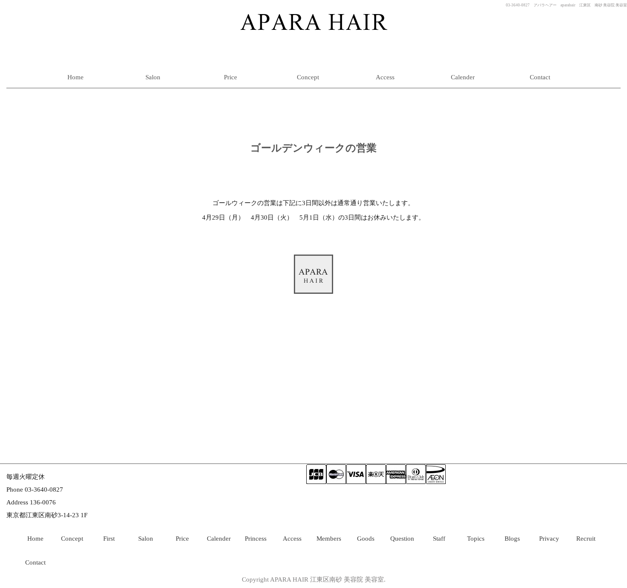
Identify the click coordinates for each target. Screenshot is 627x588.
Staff (439, 538)
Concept (308, 77)
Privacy (549, 538)
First (109, 538)
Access (385, 77)
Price (230, 77)
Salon (152, 77)
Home (75, 77)
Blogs (512, 538)
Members (328, 538)
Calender (463, 77)
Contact (540, 77)
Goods (365, 538)
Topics (476, 538)
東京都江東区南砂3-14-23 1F (46, 515)
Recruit (585, 538)
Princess (256, 538)
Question (402, 538)
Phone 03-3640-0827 (34, 489)
